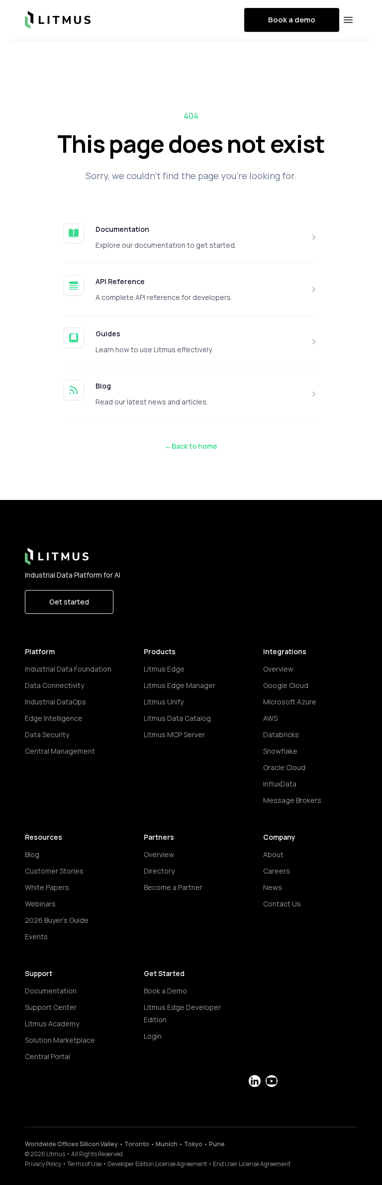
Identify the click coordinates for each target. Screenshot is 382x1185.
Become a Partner (173, 887)
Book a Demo (165, 990)
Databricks (281, 734)
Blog (103, 386)
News (272, 887)
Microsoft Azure (289, 701)
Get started (69, 601)
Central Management (60, 751)
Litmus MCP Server (174, 734)
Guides (108, 333)
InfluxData (279, 784)
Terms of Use (84, 1164)
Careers (276, 871)
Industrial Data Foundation (68, 669)
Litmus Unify (164, 701)
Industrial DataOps (55, 701)
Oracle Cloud (284, 767)
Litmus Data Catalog (177, 718)
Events (36, 936)
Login (153, 1036)
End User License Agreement (251, 1164)
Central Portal (47, 1056)
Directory (159, 871)
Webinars (40, 903)
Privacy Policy (43, 1164)
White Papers (47, 887)
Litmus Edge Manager (179, 685)
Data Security (47, 734)
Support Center (51, 1007)
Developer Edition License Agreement (157, 1164)
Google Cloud (285, 685)
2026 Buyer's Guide (57, 920)
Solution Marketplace (60, 1040)
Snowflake (280, 751)
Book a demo (291, 19)
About (273, 854)
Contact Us (282, 903)
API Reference (120, 281)
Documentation (122, 229)
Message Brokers (292, 800)
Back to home (191, 446)
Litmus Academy (52, 1023)
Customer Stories (54, 871)
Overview (278, 669)
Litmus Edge (164, 669)
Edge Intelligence (54, 718)
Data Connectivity (54, 685)
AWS (270, 718)
